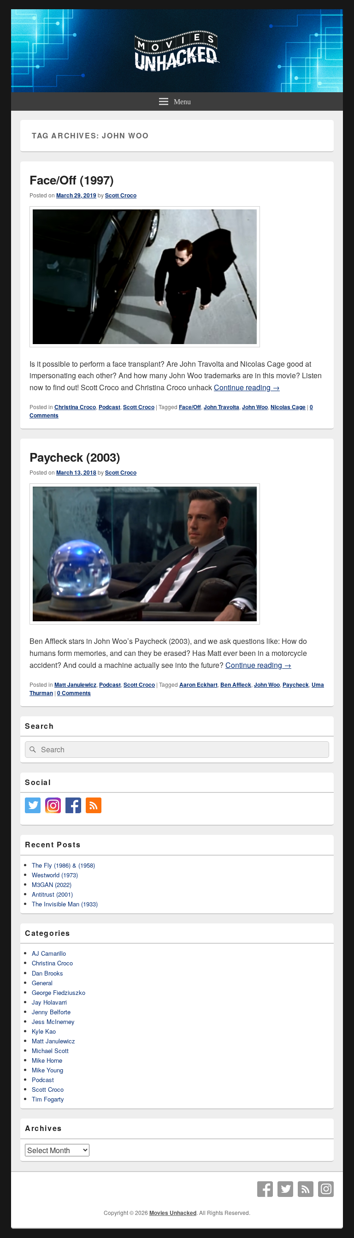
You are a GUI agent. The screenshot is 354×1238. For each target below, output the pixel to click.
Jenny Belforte (51, 1011)
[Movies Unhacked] (177, 89)
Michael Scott (50, 1050)
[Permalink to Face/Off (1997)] (145, 351)
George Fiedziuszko (58, 992)
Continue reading (247, 387)
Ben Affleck (235, 684)
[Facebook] (265, 1189)
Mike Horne (47, 1060)
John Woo (255, 407)
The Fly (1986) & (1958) (63, 865)
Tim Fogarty (48, 1099)
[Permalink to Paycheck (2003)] (145, 629)
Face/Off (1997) (72, 179)
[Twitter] (285, 1189)
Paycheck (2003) (75, 456)
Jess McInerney (53, 1021)
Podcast (109, 407)
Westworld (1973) (55, 874)
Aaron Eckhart (198, 684)
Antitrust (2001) (52, 894)
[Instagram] (326, 1189)
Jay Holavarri (49, 1002)
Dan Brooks (47, 973)
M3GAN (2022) (51, 884)
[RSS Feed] (305, 1189)
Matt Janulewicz (75, 684)
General (42, 982)
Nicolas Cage (288, 407)
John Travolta (221, 407)
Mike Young (47, 1069)
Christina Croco (75, 407)
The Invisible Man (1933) (65, 903)
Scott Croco (120, 195)
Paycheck (296, 684)
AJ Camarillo (49, 953)
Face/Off (190, 407)
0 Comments (74, 693)
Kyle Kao (44, 1031)
